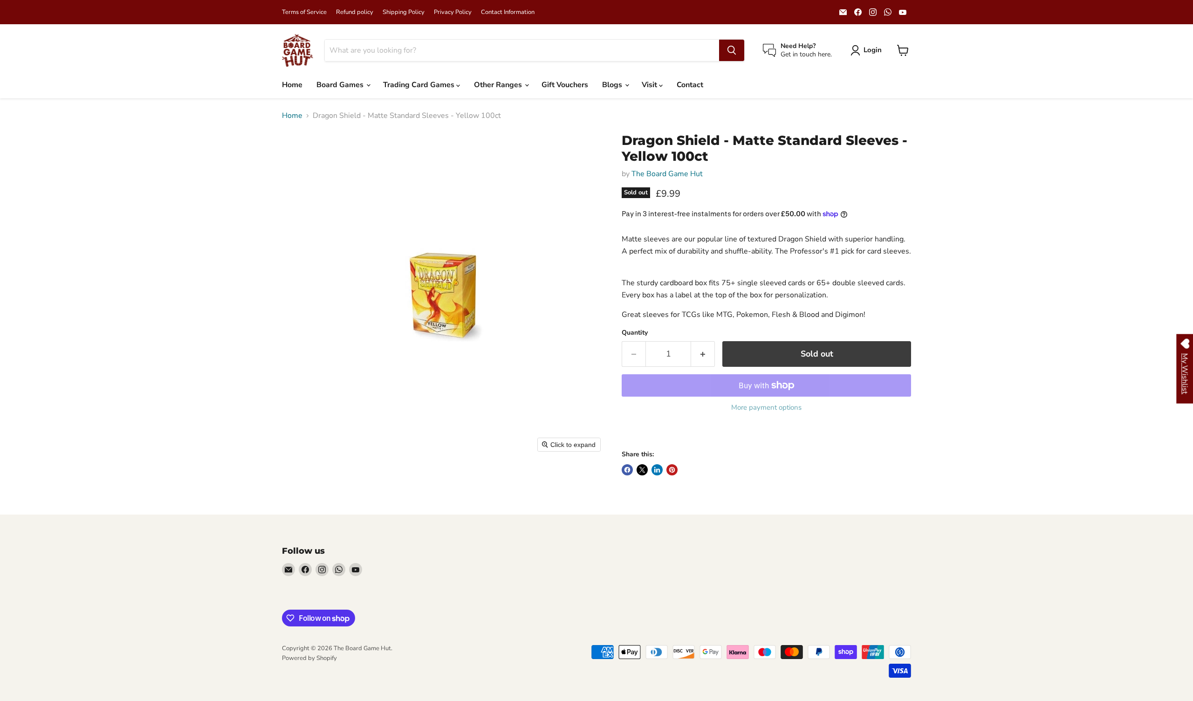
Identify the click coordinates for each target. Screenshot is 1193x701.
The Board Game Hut (667, 174)
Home (292, 85)
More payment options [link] (766, 408)
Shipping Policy (404, 12)
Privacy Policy (453, 12)
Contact (690, 85)
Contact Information (508, 12)
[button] (867, 50)
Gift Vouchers (565, 85)
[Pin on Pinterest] (672, 469)
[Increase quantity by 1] (703, 354)
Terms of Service (304, 12)
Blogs (613, 85)
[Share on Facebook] (627, 469)
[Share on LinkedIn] (657, 469)
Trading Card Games (419, 85)
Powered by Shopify (309, 658)
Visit (650, 85)
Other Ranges (499, 85)
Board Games (340, 85)
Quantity (635, 333)
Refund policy (354, 12)
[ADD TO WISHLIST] (631, 433)
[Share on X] (642, 469)
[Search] (731, 50)
